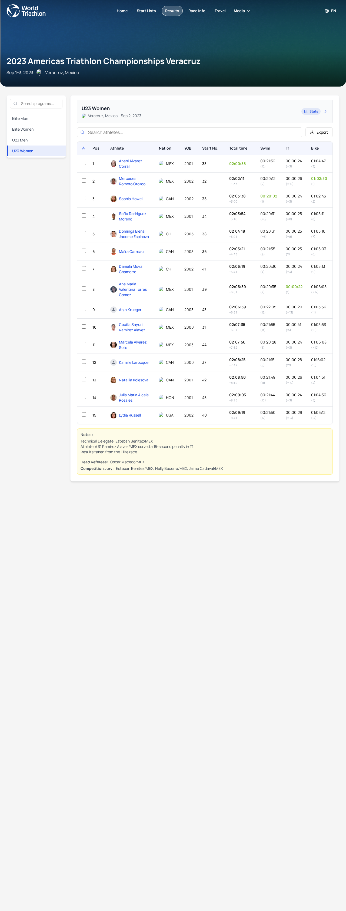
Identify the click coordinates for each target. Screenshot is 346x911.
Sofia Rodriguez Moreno (132, 216)
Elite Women (23, 129)
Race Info (196, 10)
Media (239, 10)
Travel (220, 10)
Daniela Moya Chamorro (130, 269)
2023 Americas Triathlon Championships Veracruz (103, 61)
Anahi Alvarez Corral (130, 163)
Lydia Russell (130, 415)
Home (122, 10)
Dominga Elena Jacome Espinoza (134, 234)
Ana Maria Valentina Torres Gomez (133, 289)
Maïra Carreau (131, 251)
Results (172, 10)
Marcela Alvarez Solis (133, 344)
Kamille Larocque (133, 362)
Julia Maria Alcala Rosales (134, 397)
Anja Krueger (130, 309)
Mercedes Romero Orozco (132, 181)
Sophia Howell (131, 198)
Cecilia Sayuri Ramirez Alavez (132, 327)
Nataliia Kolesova (133, 379)
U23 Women (23, 150)
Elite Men (20, 118)
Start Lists (146, 10)
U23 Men (20, 140)
